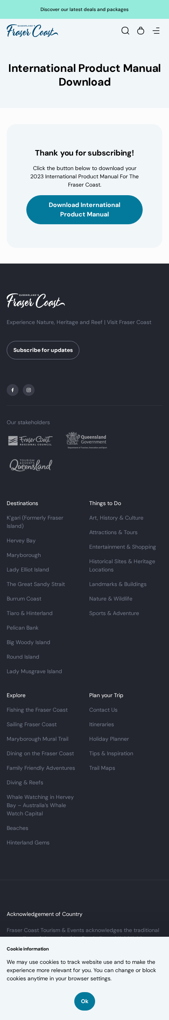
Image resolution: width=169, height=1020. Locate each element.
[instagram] (29, 390)
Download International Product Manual (84, 209)
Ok (84, 1001)
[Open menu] (156, 30)
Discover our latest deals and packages (84, 9)
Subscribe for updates (43, 349)
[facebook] (12, 390)
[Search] (125, 30)
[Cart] (140, 30)
